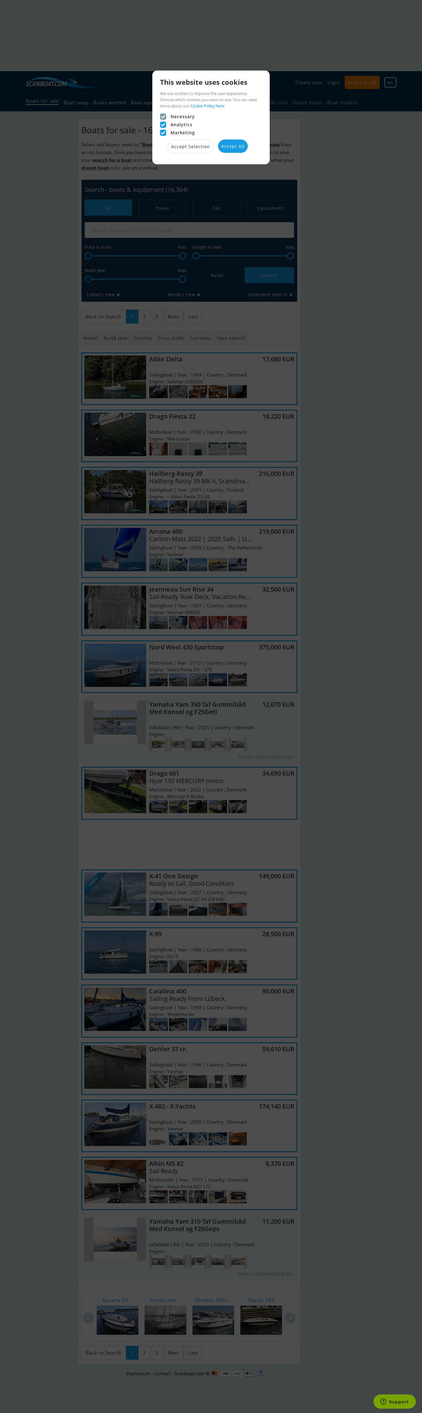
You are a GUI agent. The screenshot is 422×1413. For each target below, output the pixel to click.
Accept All (233, 146)
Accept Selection (190, 146)
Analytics (181, 124)
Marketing (183, 133)
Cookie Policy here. (207, 106)
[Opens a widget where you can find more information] (394, 1402)
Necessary (183, 116)
